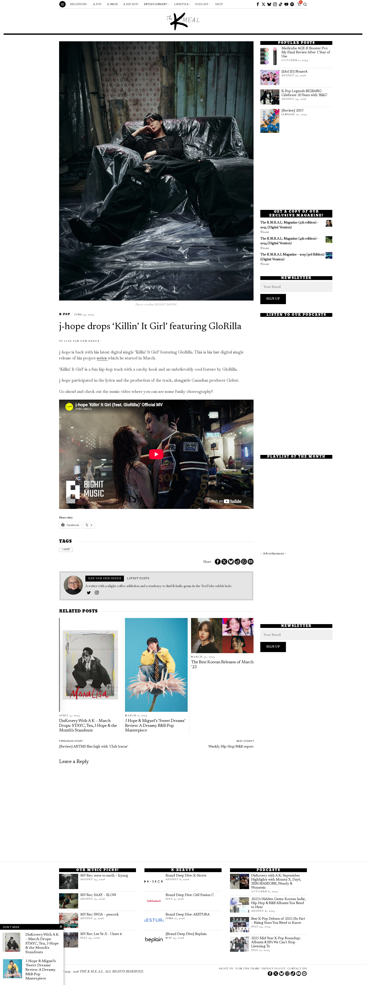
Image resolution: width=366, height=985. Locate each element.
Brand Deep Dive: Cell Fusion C (190, 895)
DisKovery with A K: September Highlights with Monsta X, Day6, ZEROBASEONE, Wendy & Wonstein (276, 881)
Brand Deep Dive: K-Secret (186, 875)
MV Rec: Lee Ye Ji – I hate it (101, 934)
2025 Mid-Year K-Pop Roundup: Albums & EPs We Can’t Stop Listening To (276, 942)
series (102, 358)
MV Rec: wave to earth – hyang (104, 875)
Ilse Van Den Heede (82, 340)
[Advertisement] (296, 171)
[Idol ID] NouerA (294, 71)
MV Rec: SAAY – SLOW (98, 895)
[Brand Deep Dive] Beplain (186, 934)
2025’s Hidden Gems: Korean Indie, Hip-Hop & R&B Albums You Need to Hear (278, 903)
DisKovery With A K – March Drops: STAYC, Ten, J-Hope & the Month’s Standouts (88, 726)
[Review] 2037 (292, 110)
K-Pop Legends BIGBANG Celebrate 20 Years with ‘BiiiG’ (304, 93)
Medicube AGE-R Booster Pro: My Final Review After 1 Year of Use (305, 52)
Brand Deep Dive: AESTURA (188, 914)
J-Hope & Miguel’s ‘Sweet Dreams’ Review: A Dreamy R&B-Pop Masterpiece (155, 726)
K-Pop (64, 315)
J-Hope (66, 550)
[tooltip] (257, 4)
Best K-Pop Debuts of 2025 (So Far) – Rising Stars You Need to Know (278, 921)
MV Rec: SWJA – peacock (99, 914)
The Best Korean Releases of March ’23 (222, 664)
